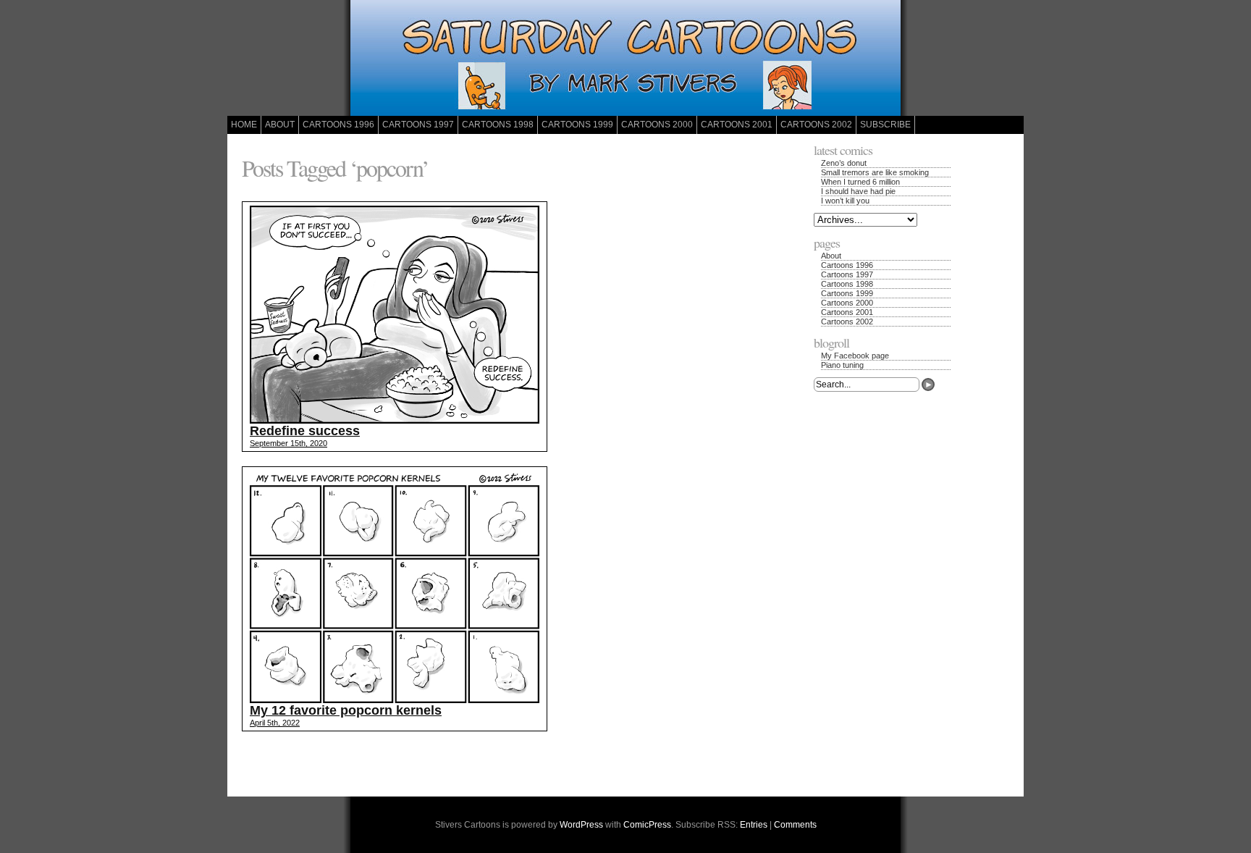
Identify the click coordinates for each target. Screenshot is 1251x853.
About (280, 124)
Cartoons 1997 (418, 124)
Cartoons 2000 (657, 124)
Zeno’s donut (844, 163)
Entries (753, 825)
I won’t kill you (845, 200)
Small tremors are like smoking (875, 172)
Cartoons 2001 (736, 124)
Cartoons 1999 (577, 124)
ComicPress (647, 825)
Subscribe (885, 124)
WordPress (581, 825)
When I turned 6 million (860, 181)
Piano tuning (842, 365)
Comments (795, 825)
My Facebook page (855, 355)
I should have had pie (858, 191)
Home (244, 124)
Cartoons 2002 (816, 124)
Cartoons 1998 (498, 124)
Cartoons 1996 (338, 124)
